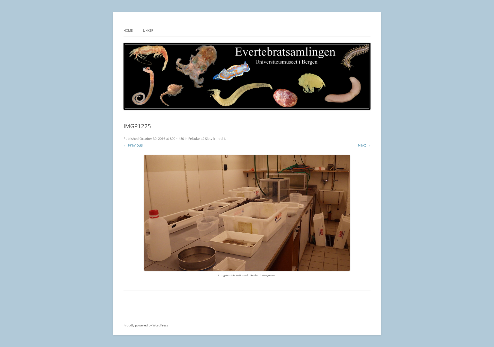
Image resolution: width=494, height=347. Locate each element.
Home (128, 30)
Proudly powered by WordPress (145, 325)
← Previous (133, 145)
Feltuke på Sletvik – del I (206, 138)
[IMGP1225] (246, 213)
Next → (364, 145)
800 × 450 (177, 138)
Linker (148, 30)
